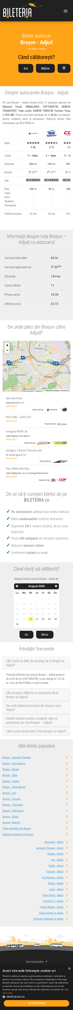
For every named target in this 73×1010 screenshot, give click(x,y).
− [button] (7, 350)
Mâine (45, 68)
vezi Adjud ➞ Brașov (36, 48)
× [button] (69, 968)
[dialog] (36, 987)
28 (43, 619)
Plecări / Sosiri (11, 406)
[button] (36, 997)
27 (37, 619)
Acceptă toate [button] (36, 1003)
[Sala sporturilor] (57, 364)
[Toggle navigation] (65, 11)
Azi (26, 68)
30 (55, 619)
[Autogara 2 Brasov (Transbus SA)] (23, 358)
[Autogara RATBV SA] (10, 364)
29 (49, 619)
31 (17, 624)
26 (30, 619)
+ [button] (7, 345)
